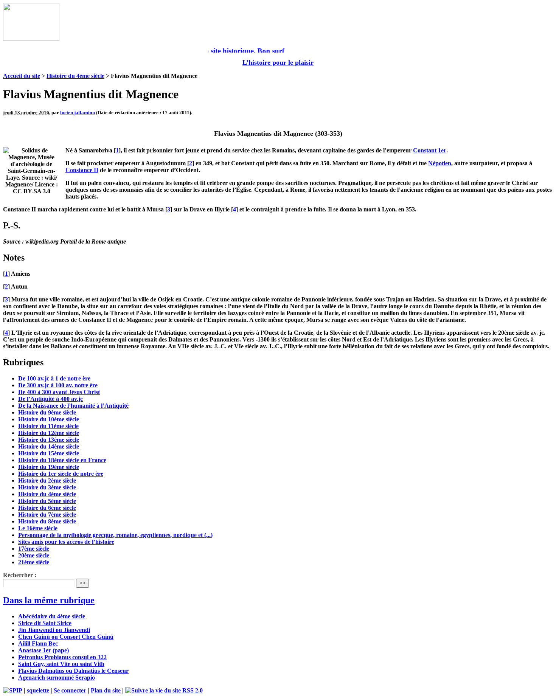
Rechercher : (19, 575)
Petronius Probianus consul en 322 (62, 657)
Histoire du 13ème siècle (48, 439)
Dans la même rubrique (49, 600)
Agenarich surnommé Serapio (56, 677)
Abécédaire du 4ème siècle (51, 616)
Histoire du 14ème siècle (48, 446)
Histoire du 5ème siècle (47, 501)
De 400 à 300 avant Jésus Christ (59, 392)
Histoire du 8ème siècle (47, 521)
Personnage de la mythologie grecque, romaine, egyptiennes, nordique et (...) (115, 535)
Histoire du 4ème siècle (75, 76)
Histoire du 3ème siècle (47, 487)
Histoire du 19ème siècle (48, 467)
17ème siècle (33, 548)
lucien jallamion (77, 112)
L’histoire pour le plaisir (278, 62)
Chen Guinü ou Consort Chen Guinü (65, 636)
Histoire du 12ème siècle (48, 433)
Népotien (439, 163)
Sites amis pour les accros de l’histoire (66, 542)
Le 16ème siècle (37, 528)
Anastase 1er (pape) (43, 650)
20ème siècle (33, 555)
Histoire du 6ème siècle (47, 508)
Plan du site (106, 690)
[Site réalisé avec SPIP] (12, 690)
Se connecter (70, 690)
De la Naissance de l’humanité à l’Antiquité (73, 405)
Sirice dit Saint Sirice (44, 623)
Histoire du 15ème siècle (48, 453)
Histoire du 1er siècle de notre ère (60, 473)
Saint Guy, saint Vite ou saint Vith (61, 664)
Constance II (81, 170)
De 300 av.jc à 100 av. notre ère (58, 385)
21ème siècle (33, 562)
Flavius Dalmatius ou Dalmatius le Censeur (73, 671)
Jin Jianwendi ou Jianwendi (54, 630)
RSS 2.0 (192, 690)
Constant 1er (429, 150)
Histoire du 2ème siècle (47, 480)
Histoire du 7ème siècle (47, 514)
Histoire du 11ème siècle (48, 426)
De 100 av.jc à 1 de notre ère (54, 378)
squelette (38, 690)
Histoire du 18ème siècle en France (62, 460)
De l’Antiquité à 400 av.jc (50, 399)
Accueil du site (21, 76)
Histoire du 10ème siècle (48, 419)
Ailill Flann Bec (38, 643)
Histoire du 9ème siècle (47, 412)
